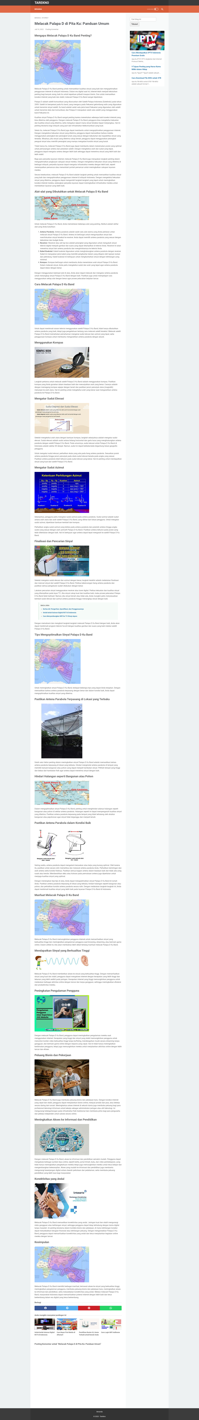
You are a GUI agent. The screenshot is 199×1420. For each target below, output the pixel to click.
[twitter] (67, 1308)
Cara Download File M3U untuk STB (146, 78)
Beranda (38, 9)
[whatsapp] (111, 1308)
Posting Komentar (52, 29)
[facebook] (45, 1308)
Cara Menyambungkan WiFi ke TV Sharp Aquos (60, 616)
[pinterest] (89, 1308)
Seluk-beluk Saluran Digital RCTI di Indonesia (59, 613)
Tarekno (42, 3)
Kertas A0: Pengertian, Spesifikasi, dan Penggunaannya (63, 609)
